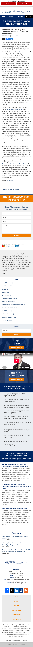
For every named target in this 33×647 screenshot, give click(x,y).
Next (17, 189)
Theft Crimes (7, 311)
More (30, 16)
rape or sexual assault (14, 109)
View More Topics (7, 320)
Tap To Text (24, 3)
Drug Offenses (7, 283)
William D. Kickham (21, 640)
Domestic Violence (8, 301)
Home (3, 16)
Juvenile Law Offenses (9, 307)
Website (11, 16)
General (5, 292)
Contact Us (16, 615)
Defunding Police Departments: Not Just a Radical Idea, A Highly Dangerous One (16, 544)
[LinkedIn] (16, 590)
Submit (16, 235)
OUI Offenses (7, 295)
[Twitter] (12, 590)
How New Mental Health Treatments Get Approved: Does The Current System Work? (15, 465)
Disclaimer (16, 606)
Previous (5, 189)
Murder (5, 289)
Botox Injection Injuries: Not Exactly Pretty (15, 508)
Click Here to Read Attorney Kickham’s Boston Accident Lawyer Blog (16, 459)
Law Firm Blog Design (16, 644)
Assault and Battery (9, 317)
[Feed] (26, 590)
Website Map (16, 610)
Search (16, 334)
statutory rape (22, 52)
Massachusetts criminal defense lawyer (15, 164)
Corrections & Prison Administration (13, 304)
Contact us (20, 16)
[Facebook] (7, 590)
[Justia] (21, 590)
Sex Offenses (10, 180)
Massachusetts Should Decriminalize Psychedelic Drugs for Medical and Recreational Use (16, 550)
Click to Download (16, 347)
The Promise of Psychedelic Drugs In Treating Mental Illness (15, 537)
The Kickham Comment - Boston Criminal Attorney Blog (16, 11)
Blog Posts (17, 619)
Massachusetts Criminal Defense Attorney (16, 198)
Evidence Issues (8, 314)
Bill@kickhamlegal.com (18, 583)
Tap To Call (8, 3)
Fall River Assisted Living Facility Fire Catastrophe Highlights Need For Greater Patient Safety (16, 486)
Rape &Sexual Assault (9, 298)
